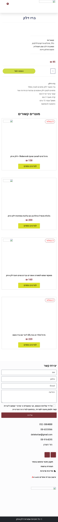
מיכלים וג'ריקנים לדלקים (41, 43)
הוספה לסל (19, 71)
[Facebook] (53, 454)
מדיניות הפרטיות (20, 409)
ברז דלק (51, 83)
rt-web (35, 477)
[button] (22, 6)
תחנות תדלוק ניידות (47, 49)
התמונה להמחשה (48, 104)
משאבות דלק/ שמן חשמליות (44, 46)
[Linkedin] (47, 454)
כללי (52, 43)
